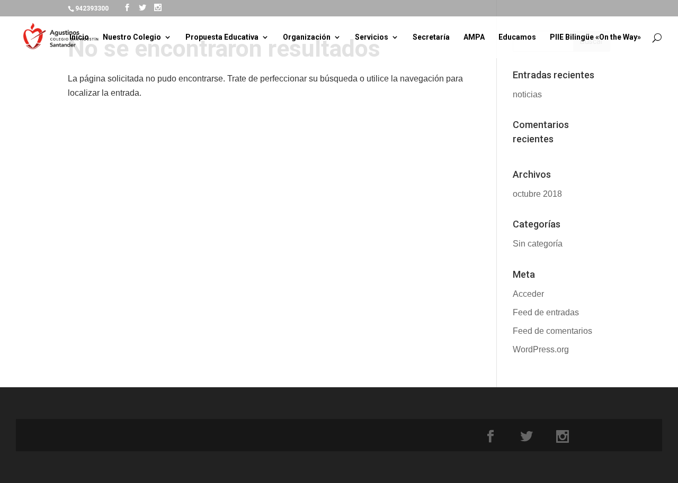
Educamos (517, 37)
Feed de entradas (546, 312)
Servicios (371, 37)
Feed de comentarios (552, 330)
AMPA (474, 37)
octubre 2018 (537, 193)
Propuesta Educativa (221, 37)
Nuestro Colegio (132, 37)
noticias (527, 94)
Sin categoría (538, 243)
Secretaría (431, 37)
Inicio (79, 37)
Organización (307, 37)
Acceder (528, 293)
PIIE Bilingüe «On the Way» (595, 37)
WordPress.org (541, 349)
